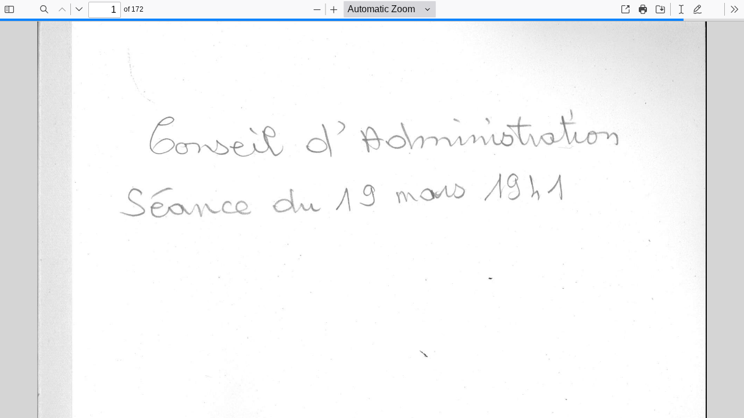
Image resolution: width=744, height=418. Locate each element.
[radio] (681, 9)
